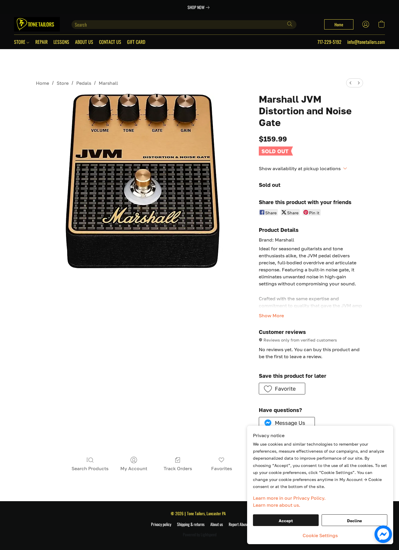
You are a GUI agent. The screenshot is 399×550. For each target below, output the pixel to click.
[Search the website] (289, 24)
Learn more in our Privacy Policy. (289, 498)
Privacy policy (161, 524)
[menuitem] (350, 83)
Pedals (83, 83)
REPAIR (41, 41)
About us (216, 524)
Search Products (90, 468)
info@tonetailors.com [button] (366, 41)
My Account (133, 468)
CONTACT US (110, 41)
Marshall (108, 83)
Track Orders (178, 468)
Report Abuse (238, 524)
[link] (200, 7)
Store (63, 83)
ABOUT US (84, 41)
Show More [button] (271, 315)
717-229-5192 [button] (329, 41)
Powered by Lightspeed (199, 534)
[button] (37, 24)
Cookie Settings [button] (320, 535)
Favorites (221, 468)
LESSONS (61, 41)
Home (42, 83)
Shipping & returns (190, 524)
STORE (20, 41)
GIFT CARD (136, 41)
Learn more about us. (276, 505)
